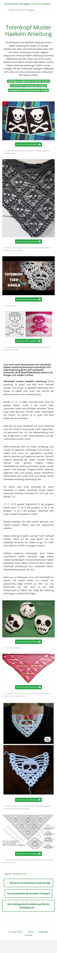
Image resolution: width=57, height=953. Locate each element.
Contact (28, 935)
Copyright (43, 931)
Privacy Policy (16, 931)
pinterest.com (20, 873)
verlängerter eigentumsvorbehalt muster (28, 81)
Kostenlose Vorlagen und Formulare (27, 4)
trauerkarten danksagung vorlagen (28, 85)
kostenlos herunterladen (27, 144)
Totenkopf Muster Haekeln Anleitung (28, 30)
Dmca (30, 931)
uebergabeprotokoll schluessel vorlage (28, 90)
